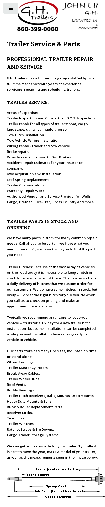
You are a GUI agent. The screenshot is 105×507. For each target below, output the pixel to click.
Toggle (11, 9)
